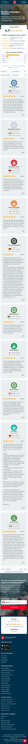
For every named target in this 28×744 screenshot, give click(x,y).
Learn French (5, 687)
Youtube (4, 656)
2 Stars (3, 60)
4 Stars (3, 56)
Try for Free (14, 607)
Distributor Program (8, 725)
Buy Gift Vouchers (7, 702)
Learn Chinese (5, 689)
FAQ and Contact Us (7, 699)
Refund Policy (5, 706)
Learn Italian (5, 681)
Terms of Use (5, 710)
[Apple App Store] (14, 645)
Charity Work (5, 722)
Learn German (5, 685)
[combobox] (19, 71)
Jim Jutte (14, 431)
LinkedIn (3, 662)
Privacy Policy (5, 708)
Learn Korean (5, 676)
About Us (4, 716)
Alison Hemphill (14, 207)
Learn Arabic (5, 691)
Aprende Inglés (6, 693)
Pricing (24, 2)
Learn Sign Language (7, 670)
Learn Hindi (4, 683)
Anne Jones (14, 522)
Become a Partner (6, 727)
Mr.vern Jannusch (14, 245)
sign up (10, 67)
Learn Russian (5, 672)
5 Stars (3, 55)
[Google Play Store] (14, 648)
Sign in (22, 65)
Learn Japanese (6, 679)
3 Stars (3, 58)
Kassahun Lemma (14, 129)
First (3, 569)
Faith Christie (14, 350)
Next (21, 569)
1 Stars (3, 62)
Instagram (4, 660)
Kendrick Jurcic (14, 167)
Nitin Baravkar (14, 314)
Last (25, 569)
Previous (8, 569)
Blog (2, 718)
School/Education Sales (8, 729)
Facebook (4, 658)
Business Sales (5, 720)
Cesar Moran (14, 389)
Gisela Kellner (14, 87)
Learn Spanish (5, 668)
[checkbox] (23, 115)
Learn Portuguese (7, 674)
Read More (6, 504)
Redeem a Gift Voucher (8, 704)
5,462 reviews (19, 626)
